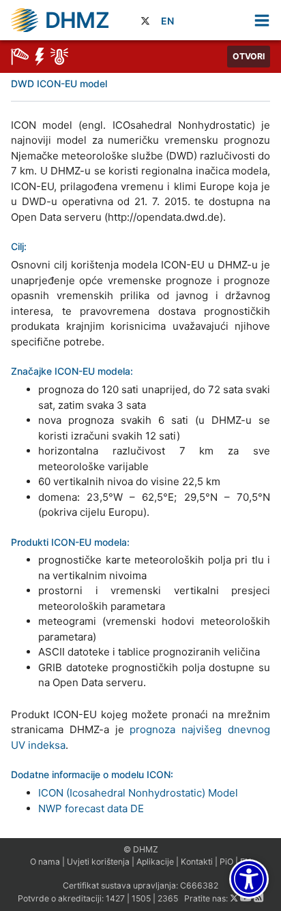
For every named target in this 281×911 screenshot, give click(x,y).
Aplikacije (155, 861)
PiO (226, 861)
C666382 (199, 885)
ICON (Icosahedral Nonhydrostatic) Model (138, 792)
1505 (141, 898)
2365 (168, 898)
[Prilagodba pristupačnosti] (249, 879)
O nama (45, 861)
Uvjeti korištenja (98, 861)
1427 (115, 898)
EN (167, 21)
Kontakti (197, 861)
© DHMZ (140, 849)
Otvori (249, 56)
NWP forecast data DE (91, 808)
